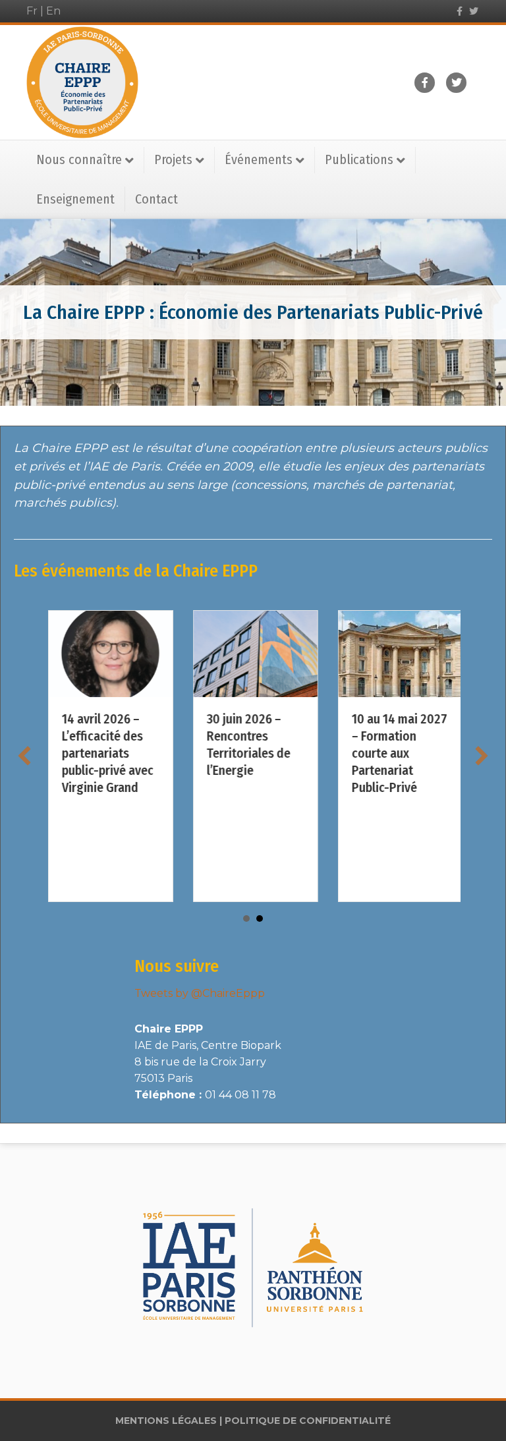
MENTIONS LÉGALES (166, 1421)
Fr (32, 11)
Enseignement (75, 199)
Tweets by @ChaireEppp (199, 993)
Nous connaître (79, 159)
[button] (24, 755)
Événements (259, 159)
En (53, 11)
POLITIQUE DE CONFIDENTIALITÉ (308, 1421)
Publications (359, 159)
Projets (173, 159)
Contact (156, 199)
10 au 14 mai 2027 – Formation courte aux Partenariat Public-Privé (397, 753)
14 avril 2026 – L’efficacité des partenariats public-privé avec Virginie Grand (105, 753)
